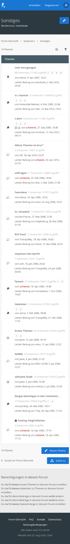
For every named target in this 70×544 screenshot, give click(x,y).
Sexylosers (29, 41)
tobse (23, 77)
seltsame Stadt (23, 376)
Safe (37, 109)
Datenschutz (54, 519)
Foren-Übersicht (9, 41)
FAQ (31, 519)
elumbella (40, 82)
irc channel (21, 95)
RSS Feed (20, 234)
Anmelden (35, 5)
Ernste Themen (24, 330)
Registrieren (52, 5)
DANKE (19, 354)
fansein (19, 281)
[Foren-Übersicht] (3, 5)
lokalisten (20, 304)
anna (38, 202)
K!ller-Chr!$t (41, 363)
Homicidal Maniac (29, 104)
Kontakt (41, 519)
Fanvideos (21, 192)
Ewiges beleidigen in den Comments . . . (38, 396)
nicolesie (40, 132)
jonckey (24, 406)
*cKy (37, 410)
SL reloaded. (22, 211)
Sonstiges (10, 20)
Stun (37, 182)
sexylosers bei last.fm (27, 253)
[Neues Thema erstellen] (64, 20)
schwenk (31, 127)
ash (22, 263)
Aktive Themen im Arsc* (29, 145)
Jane (22, 339)
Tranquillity (26, 239)
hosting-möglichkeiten (31, 420)
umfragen (21, 173)
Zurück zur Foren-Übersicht (18, 460)
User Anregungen (25, 67)
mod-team (22, 25)
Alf (21, 155)
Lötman (39, 386)
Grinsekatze (41, 291)
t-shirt (18, 118)
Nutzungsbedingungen (35, 524)
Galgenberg (41, 221)
